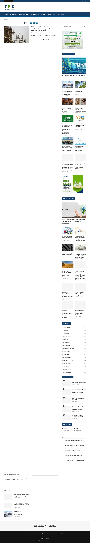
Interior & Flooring (74, 345)
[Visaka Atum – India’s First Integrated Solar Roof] (66, 417)
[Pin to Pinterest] (46, 39)
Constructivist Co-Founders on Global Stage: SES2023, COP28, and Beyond (67, 148)
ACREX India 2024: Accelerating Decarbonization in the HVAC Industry (80, 148)
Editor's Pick (74, 330)
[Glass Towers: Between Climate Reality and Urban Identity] (8, 497)
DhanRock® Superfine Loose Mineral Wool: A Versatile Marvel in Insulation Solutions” (80, 255)
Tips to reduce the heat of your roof (78, 399)
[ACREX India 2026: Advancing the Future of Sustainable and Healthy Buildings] (67, 84)
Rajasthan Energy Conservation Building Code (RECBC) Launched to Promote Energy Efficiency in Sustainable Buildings (67, 167)
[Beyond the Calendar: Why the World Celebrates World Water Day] (74, 66)
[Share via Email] (48, 39)
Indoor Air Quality (74, 342)
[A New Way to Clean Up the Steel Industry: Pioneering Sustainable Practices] (67, 101)
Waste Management (74, 369)
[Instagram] (82, 1)
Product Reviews (51, 14)
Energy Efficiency (74, 336)
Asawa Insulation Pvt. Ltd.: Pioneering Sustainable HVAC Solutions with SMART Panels (74, 221)
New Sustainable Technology (74, 348)
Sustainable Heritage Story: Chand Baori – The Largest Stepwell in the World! (78, 408)
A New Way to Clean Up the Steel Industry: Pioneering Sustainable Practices (67, 109)
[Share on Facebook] (43, 39)
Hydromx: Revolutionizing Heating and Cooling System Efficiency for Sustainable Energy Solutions (67, 314)
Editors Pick (13, 14)
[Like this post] (41, 39)
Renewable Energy (74, 357)
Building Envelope (35, 26)
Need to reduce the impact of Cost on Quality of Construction (42, 29)
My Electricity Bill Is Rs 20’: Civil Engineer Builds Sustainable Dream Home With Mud (80, 109)
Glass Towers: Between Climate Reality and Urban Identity (21, 495)
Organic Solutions (74, 351)
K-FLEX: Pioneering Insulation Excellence (67, 253)
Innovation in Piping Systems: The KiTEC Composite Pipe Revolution (79, 312)
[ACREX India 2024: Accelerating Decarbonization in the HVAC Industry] (80, 141)
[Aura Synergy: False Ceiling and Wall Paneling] (80, 287)
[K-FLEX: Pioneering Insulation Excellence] (67, 247)
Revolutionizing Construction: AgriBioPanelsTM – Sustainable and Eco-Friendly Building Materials (67, 273)
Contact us (61, 14)
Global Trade (74, 339)
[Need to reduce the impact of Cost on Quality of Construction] (16, 34)
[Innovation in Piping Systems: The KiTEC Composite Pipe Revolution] (80, 305)
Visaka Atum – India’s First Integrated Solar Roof (78, 416)
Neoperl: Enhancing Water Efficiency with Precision (67, 238)
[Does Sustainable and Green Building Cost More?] (80, 84)
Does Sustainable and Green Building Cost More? (27, 1)
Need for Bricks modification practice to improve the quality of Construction (79, 391)
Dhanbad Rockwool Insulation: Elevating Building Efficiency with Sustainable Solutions (80, 238)
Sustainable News (23, 14)
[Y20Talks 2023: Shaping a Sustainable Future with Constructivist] (80, 118)
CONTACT (47, 538)
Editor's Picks (74, 333)
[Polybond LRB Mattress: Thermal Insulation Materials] (66, 383)
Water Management (74, 372)
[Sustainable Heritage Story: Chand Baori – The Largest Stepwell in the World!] (66, 409)
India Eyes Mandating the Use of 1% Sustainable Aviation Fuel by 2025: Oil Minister (80, 166)
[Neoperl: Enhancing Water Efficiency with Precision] (67, 231)
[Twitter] (80, 1)
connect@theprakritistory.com (13, 474)
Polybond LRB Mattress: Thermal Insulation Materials (79, 382)
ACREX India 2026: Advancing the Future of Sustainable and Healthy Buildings (67, 92)
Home (6, 14)
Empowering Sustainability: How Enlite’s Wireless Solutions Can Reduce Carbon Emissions (67, 295)
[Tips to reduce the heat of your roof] (66, 400)
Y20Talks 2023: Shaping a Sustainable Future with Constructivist (80, 126)
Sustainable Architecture (38, 14)
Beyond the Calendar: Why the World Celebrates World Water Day (73, 76)
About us (6, 483)
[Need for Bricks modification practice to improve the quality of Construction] (66, 392)
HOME (42, 538)
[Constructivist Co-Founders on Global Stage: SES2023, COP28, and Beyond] (67, 141)
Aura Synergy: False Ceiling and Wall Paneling (79, 294)
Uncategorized (74, 366)
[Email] (85, 1)
